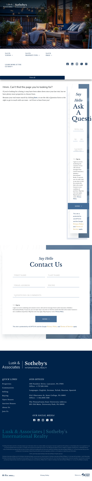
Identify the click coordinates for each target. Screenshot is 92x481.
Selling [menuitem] (5, 392)
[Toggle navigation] (87, 5)
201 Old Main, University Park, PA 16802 (47, 404)
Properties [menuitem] (6, 384)
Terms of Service (66, 326)
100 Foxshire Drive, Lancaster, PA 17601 (46, 384)
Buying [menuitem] (5, 396)
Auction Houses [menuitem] (9, 403)
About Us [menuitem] (6, 407)
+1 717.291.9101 (42, 386)
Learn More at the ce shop (13, 65)
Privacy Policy (78, 224)
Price (48, 55)
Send (77, 206)
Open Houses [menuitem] (8, 400)
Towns (8, 55)
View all (32, 77)
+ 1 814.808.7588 (43, 398)
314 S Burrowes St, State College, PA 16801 (47, 395)
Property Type (31, 55)
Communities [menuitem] (8, 388)
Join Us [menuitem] (5, 411)
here (35, 98)
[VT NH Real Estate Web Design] (82, 475)
